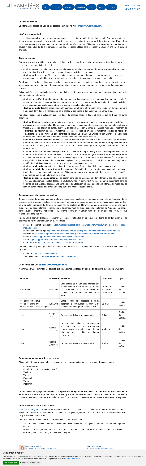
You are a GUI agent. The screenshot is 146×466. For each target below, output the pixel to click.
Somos (101, 7)
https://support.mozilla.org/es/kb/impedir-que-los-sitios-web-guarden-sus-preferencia (76, 234)
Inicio (46, 7)
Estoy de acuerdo (11, 463)
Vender (92, 7)
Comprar (56, 7)
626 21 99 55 (132, 5)
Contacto (111, 7)
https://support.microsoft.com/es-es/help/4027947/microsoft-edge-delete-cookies (83, 231)
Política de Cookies (73, 459)
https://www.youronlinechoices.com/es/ (59, 257)
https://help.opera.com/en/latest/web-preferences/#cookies (56, 242)
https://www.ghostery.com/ (45, 254)
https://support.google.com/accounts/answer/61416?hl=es (58, 237)
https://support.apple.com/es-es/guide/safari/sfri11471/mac (56, 240)
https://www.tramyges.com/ (90, 26)
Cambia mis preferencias (30, 463)
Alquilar (68, 7)
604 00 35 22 (132, 9)
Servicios (80, 7)
